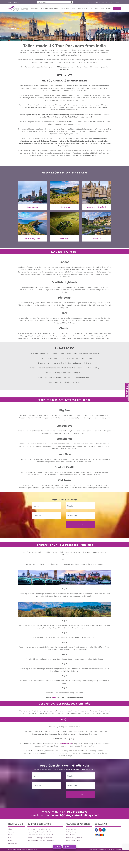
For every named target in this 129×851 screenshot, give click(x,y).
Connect (107, 8)
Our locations (12, 843)
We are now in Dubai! (73, 840)
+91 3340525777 (76, 811)
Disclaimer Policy (32, 849)
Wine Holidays (70, 835)
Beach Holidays (71, 829)
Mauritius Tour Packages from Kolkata (39, 837)
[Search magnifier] (71, 2)
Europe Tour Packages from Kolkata (39, 829)
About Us (11, 829)
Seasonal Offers (82, 8)
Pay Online (116, 8)
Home (11, 28)
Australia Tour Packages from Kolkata (39, 832)
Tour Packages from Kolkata (49, 8)
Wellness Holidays (71, 832)
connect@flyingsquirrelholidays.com (98, 2)
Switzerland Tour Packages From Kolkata (40, 835)
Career (10, 835)
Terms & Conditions (22, 849)
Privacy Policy (11, 849)
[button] (127, 392)
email (54, 697)
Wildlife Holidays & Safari (74, 837)
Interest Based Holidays (68, 8)
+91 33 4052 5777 (115, 2)
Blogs (96, 8)
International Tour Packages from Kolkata (40, 840)
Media (102, 8)
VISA (91, 8)
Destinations (34, 8)
